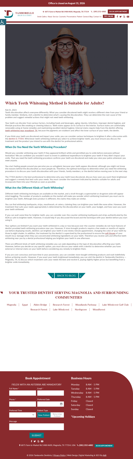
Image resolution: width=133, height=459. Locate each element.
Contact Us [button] (97, 17)
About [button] (50, 17)
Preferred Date (43, 399)
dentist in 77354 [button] (16, 138)
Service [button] (55, 17)
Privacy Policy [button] (60, 455)
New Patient (44, 415)
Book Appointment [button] (118, 11)
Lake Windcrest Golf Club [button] (115, 304)
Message (13, 421)
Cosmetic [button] (62, 17)
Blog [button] (91, 17)
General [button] (86, 17)
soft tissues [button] (110, 233)
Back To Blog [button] (66, 275)
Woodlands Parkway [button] (85, 304)
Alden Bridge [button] (40, 304)
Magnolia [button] (11, 304)
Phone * (12, 399)
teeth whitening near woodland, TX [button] (21, 130)
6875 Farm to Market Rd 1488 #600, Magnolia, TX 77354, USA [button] (47, 445)
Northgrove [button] (81, 309)
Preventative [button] (71, 17)
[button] (3, 22)
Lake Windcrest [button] (61, 309)
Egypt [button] (25, 304)
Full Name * (14, 388)
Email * (40, 388)
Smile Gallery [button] (42, 17)
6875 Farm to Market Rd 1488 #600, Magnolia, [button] (66, 12)
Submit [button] (37, 435)
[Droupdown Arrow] (33, 414)
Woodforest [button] (99, 309)
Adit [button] (104, 455)
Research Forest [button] (61, 304)
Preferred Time (15, 410)
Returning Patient (57, 415)
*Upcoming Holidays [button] (83, 416)
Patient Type (42, 410)
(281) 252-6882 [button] (100, 11)
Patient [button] (79, 17)
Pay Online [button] (108, 16)
